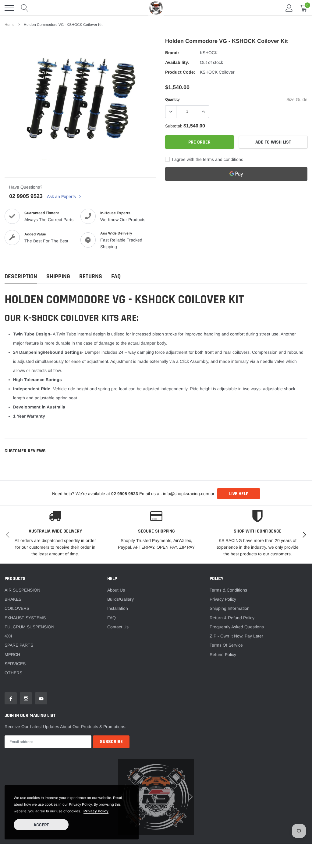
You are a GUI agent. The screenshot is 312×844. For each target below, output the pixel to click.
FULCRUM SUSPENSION (29, 626)
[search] (24, 8)
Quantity (172, 99)
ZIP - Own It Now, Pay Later (236, 636)
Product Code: (180, 72)
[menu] (9, 7)
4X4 (8, 636)
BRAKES (13, 599)
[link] (11, 698)
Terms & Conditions (228, 590)
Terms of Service (226, 645)
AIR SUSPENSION (22, 590)
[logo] (156, 8)
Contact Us (118, 626)
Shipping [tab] (58, 276)
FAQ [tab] (116, 276)
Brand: (172, 52)
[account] (289, 7)
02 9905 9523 (26, 196)
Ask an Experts (62, 196)
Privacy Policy (223, 599)
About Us (116, 590)
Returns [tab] (90, 276)
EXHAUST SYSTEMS (25, 617)
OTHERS (13, 672)
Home (10, 25)
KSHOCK (209, 52)
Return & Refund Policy (232, 617)
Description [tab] (21, 276)
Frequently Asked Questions (237, 626)
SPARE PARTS (19, 645)
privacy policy (95, 811)
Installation (117, 608)
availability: (177, 62)
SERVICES (15, 663)
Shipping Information (230, 608)
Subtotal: (173, 125)
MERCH (12, 654)
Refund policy (223, 654)
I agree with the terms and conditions (207, 159)
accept (41, 825)
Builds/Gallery (120, 599)
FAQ (111, 617)
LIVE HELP (238, 494)
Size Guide (296, 99)
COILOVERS (17, 608)
